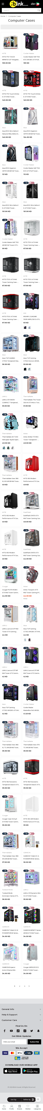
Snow (12, 447)
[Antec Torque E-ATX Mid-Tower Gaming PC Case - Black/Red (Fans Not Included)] (32, 575)
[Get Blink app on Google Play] (31, 1071)
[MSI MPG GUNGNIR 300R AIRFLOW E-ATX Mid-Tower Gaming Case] (32, 301)
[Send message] (39, 10)
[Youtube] (11, 1032)
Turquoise (4, 447)
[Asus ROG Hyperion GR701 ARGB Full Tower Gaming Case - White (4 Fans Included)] (32, 116)
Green (8, 447)
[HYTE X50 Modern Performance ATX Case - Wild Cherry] (32, 463)
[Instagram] (25, 1032)
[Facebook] (4, 1032)
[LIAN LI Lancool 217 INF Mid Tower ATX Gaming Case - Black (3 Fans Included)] (32, 655)
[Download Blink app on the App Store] (12, 1071)
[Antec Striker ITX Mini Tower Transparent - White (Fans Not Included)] (32, 422)
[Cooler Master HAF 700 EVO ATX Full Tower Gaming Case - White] (32, 153)
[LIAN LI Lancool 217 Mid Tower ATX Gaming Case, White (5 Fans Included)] (11, 614)
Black (25, 327)
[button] (14, 1099)
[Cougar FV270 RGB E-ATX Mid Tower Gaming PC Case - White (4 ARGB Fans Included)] (11, 575)
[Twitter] (31, 1032)
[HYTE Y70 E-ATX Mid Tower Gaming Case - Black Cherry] (11, 301)
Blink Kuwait (17, 1087)
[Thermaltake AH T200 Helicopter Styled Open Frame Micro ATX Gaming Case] (11, 422)
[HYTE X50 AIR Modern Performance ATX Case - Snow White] (32, 804)
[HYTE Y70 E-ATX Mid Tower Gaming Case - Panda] (32, 264)
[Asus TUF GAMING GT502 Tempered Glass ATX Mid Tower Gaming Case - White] (11, 343)
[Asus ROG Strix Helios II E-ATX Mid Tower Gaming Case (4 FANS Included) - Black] (32, 190)
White (29, 327)
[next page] (29, 986)
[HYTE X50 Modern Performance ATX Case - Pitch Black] (11, 500)
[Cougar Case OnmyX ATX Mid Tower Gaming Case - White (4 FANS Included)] (11, 804)
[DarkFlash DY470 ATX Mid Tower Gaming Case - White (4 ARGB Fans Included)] (32, 500)
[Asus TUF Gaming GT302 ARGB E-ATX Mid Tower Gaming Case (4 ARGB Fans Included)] (32, 614)
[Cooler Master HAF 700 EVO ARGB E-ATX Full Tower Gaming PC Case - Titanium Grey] (32, 42)
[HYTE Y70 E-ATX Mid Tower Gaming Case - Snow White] (32, 227)
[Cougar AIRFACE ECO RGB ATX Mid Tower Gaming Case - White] (32, 952)
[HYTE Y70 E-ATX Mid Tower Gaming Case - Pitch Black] (11, 264)
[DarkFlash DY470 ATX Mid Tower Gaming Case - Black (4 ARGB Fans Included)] (32, 538)
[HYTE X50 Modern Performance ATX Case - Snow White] (11, 538)
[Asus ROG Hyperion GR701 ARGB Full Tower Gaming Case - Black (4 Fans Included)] (11, 153)
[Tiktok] (18, 1032)
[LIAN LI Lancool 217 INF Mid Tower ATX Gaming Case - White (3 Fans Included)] (11, 655)
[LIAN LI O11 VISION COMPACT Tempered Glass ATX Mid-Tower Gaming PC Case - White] (11, 385)
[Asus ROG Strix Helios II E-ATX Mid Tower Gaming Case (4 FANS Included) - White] (11, 190)
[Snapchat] (38, 1032)
